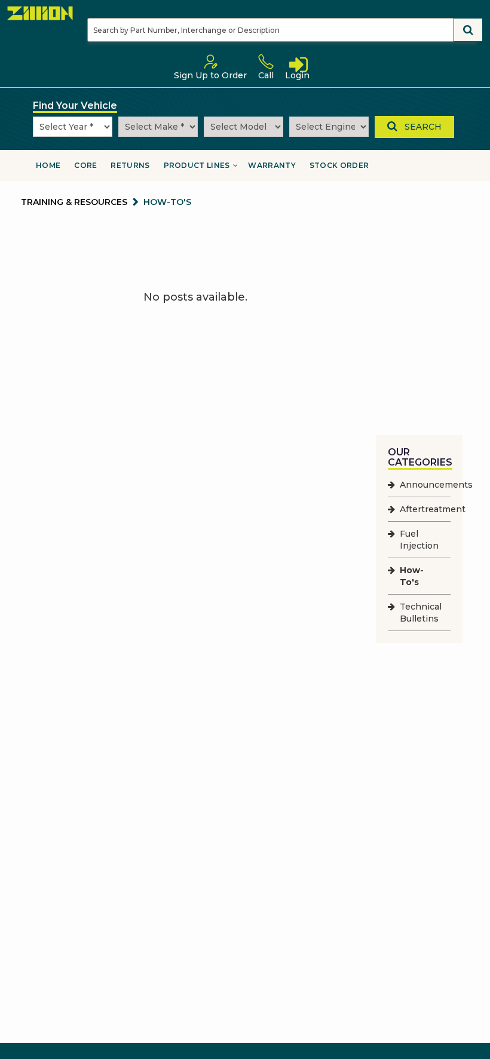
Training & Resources (74, 202)
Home (48, 165)
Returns (130, 165)
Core (85, 165)
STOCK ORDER (339, 165)
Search (419, 126)
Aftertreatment (433, 509)
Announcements (436, 484)
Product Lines (197, 165)
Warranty (271, 165)
